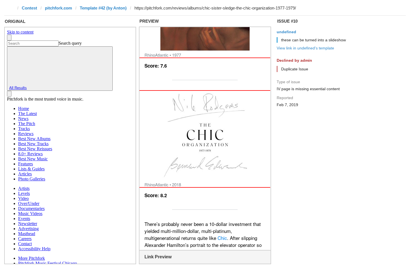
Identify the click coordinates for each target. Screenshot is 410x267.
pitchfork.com (58, 8)
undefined (286, 32)
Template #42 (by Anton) (103, 8)
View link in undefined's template (305, 48)
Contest (29, 8)
